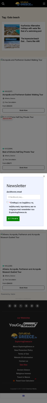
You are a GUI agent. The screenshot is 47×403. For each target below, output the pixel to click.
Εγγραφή (13, 219)
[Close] (44, 176)
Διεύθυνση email (14, 192)
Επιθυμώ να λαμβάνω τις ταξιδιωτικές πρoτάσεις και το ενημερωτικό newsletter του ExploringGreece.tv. (22, 207)
